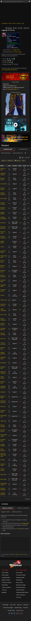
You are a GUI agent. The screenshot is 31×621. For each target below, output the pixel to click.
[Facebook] (17, 613)
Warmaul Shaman (2, 188)
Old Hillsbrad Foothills (15, 271)
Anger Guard (3, 474)
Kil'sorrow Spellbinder (2, 489)
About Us (19, 604)
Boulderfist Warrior (3, 251)
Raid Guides (5, 585)
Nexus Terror (3, 314)
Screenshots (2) (15, 92)
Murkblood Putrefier (2, 174)
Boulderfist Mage (3, 280)
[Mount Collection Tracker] (15, 138)
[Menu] (1, 1)
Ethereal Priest (2, 261)
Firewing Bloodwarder (3, 218)
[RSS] (22, 613)
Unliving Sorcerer (2, 469)
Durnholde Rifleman (2, 329)
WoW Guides (5, 570)
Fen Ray (2, 295)
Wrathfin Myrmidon (2, 353)
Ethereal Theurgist (2, 425)
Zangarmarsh (14, 396)
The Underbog (14, 295)
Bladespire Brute (2, 367)
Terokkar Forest (15, 169)
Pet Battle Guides (20, 587)
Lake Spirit (2, 406)
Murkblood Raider (2, 411)
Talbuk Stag (3, 421)
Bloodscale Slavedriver (3, 401)
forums (21, 528)
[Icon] (4, 35)
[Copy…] (20, 157)
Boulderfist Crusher (3, 290)
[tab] (7, 149)
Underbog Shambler (2, 493)
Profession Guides (6, 582)
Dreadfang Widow (2, 285)
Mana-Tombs (14, 179)
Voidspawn (2, 392)
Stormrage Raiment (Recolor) (9, 70)
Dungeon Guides (20, 577)
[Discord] (9, 613)
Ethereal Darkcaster (3, 276)
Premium (25, 607)
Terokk (2, 246)
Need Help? (6, 604)
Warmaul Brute (2, 348)
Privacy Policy (11, 610)
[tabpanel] (15, 328)
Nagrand (15, 174)
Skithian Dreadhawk (3, 319)
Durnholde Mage (2, 440)
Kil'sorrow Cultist (2, 232)
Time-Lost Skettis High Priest (3, 455)
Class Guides (5, 572)
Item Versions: (7, 50)
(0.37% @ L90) (16, 43)
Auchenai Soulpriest (2, 203)
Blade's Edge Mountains (15, 222)
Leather (18, 23)
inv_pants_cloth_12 (13, 89)
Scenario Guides (20, 590)
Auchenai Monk (2, 382)
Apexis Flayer (3, 479)
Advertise (25, 604)
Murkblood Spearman (2, 387)
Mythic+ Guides (6, 580)
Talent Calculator (6, 587)
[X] (12, 613)
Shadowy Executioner (3, 237)
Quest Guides (19, 582)
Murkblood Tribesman (2, 372)
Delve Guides (5, 575)
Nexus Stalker (3, 198)
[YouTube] (19, 613)
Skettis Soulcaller (2, 449)
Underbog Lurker (2, 464)
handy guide (25, 523)
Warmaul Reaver (2, 266)
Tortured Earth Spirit (2, 343)
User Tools (13, 604)
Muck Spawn (3, 362)
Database (5, 23)
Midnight (4, 592)
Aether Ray (3, 222)
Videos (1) (15, 117)
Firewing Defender (2, 445)
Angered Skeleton (2, 213)
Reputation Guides (21, 585)
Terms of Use (19, 610)
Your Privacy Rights (8, 607)
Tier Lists (4, 590)
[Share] (29, 1)
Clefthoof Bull (3, 300)
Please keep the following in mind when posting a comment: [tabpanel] (15, 536)
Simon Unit (3, 338)
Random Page (18, 607)
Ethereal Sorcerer (2, 179)
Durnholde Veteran (2, 430)
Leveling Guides (6, 577)
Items (10, 23)
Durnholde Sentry (2, 271)
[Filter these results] (22, 157)
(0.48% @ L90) (14, 42)
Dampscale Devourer (3, 304)
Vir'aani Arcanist (2, 377)
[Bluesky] (14, 613)
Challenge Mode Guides (22, 592)
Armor (14, 23)
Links (21, 28)
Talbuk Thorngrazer (3, 309)
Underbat (2, 459)
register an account (19, 554)
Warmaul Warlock (2, 324)
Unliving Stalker (2, 242)
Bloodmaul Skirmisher (3, 227)
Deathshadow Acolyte (3, 435)
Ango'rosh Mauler (2, 396)
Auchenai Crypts (14, 203)
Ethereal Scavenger (2, 333)
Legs (23, 23)
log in (13, 554)
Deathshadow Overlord (3, 484)
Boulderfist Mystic (3, 358)
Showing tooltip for (8, 52)
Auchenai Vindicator (2, 208)
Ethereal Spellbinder (2, 193)
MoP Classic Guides (21, 570)
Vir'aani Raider (3, 183)
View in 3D (26, 28)
